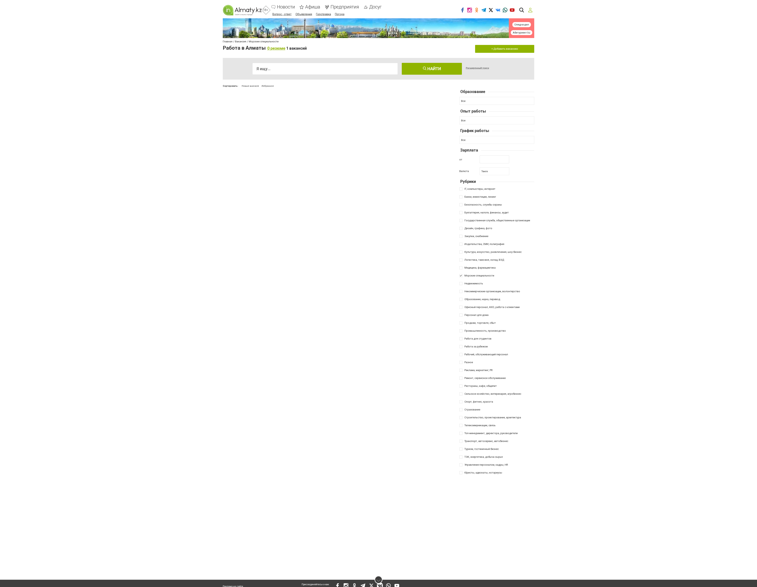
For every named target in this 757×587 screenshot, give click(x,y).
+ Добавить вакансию (504, 48)
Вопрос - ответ (282, 14)
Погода (339, 14)
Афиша (312, 7)
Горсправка (323, 14)
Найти (433, 68)
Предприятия (344, 7)
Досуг (375, 7)
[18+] (242, 10)
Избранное (268, 86)
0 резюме (276, 48)
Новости (286, 7)
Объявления (304, 14)
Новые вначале (250, 86)
